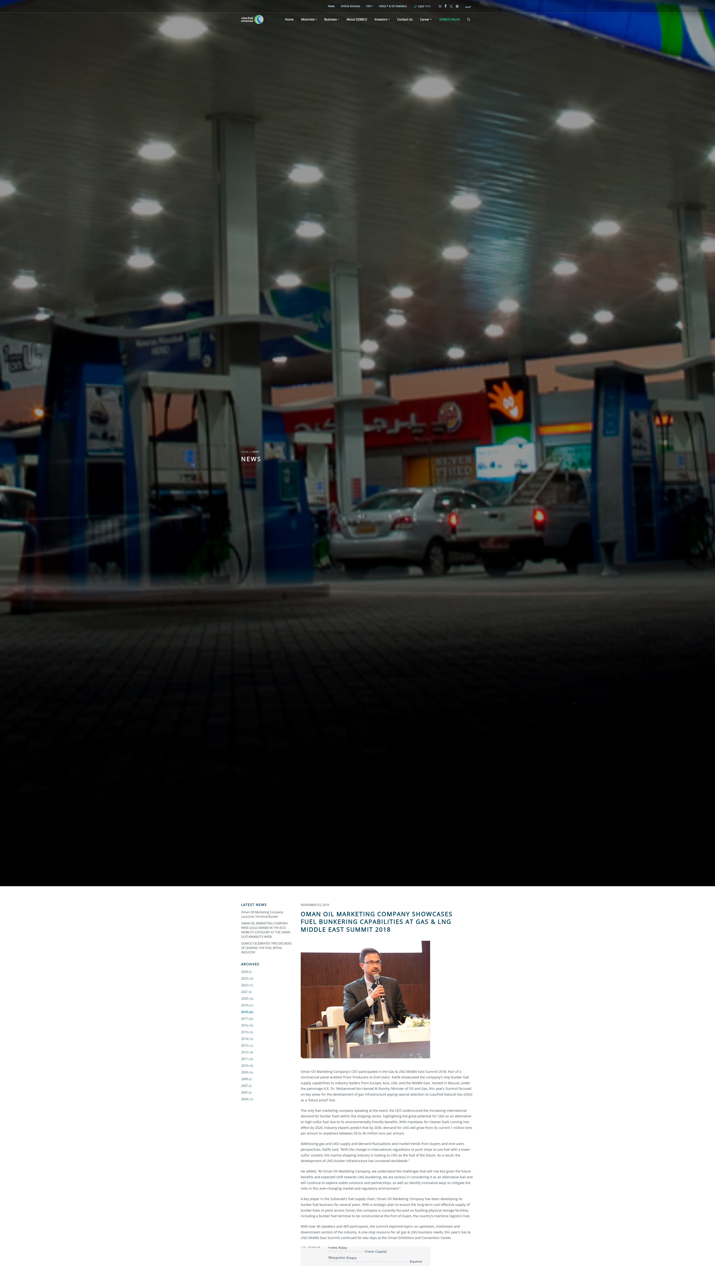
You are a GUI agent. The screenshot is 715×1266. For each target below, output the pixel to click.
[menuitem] (331, 6)
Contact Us (405, 19)
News (331, 6)
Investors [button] (380, 19)
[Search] (468, 19)
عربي (468, 6)
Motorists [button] (308, 19)
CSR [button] (368, 6)
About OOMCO (357, 19)
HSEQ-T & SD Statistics (393, 6)
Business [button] (330, 19)
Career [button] (425, 19)
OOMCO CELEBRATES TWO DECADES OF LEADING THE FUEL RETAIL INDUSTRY (266, 947)
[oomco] (252, 19)
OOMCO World (449, 19)
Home (289, 19)
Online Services (350, 6)
